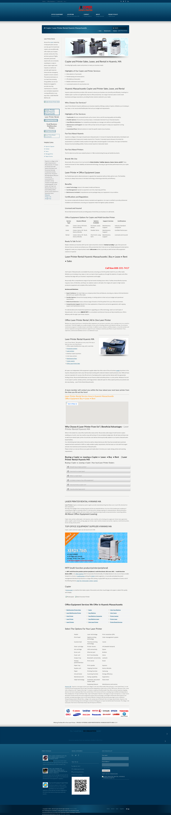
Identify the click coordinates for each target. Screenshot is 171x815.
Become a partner (77, 775)
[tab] (98, 467)
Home (100, 30)
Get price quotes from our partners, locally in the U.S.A (85, 740)
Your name (104, 755)
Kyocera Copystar (50, 146)
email (78, 581)
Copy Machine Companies (95, 616)
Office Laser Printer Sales (73, 363)
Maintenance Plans (72, 358)
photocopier (85, 581)
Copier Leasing (71, 361)
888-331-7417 (76, 766)
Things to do (48, 197)
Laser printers (70, 351)
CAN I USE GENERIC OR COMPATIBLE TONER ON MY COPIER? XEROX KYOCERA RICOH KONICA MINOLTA (58, 771)
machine (81, 574)
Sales (117, 808)
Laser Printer (69, 619)
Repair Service (49, 156)
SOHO (93, 576)
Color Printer (69, 616)
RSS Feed (63, 814)
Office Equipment (51, 1)
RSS (73, 755)
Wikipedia (47, 195)
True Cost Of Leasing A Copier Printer (58, 783)
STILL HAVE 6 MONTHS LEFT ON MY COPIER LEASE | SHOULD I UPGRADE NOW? (57, 757)
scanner (95, 581)
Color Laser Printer (93, 622)
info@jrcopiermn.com (78, 769)
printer (91, 581)
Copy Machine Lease (93, 619)
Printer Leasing (114, 616)
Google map (48, 198)
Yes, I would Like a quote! (85, 731)
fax (81, 581)
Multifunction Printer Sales (73, 610)
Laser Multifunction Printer (73, 613)
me (64, 1)
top (128, 809)
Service (44, 1)
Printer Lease (113, 619)
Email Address (106, 761)
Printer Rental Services (116, 622)
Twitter (76, 755)
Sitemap (68, 814)
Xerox (47, 151)
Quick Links (60, 1)
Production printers (72, 348)
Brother (47, 149)
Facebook (125, 1)
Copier (90, 610)
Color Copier (113, 613)
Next (76, 808)
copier (117, 370)
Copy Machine (92, 613)
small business (81, 576)
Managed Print (49, 154)
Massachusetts (107, 30)
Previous (72, 808)
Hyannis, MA (68, 686)
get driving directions (78, 772)
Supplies (122, 808)
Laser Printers (70, 622)
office (77, 574)
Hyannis (115, 30)
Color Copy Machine (115, 610)
